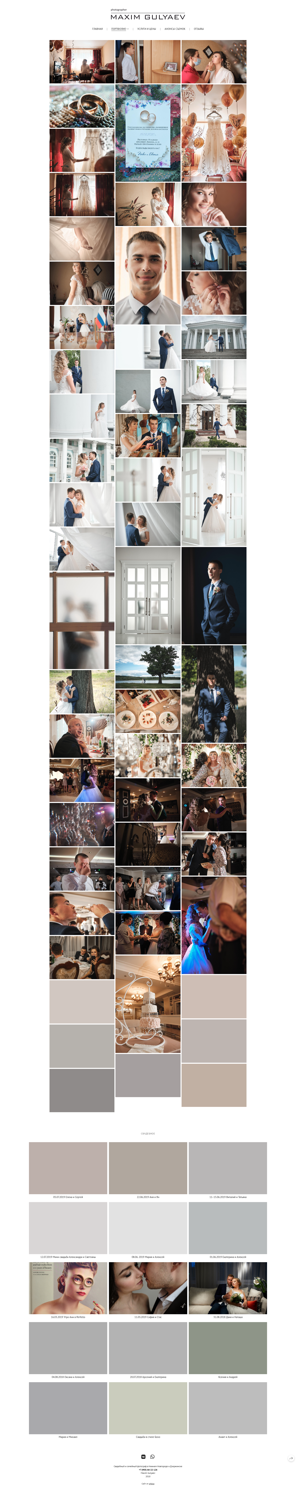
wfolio (151, 1483)
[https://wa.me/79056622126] (152, 1457)
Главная (97, 28)
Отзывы (199, 28)
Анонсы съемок (175, 28)
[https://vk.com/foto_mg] (143, 1457)
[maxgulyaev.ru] (148, 14)
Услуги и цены (146, 28)
